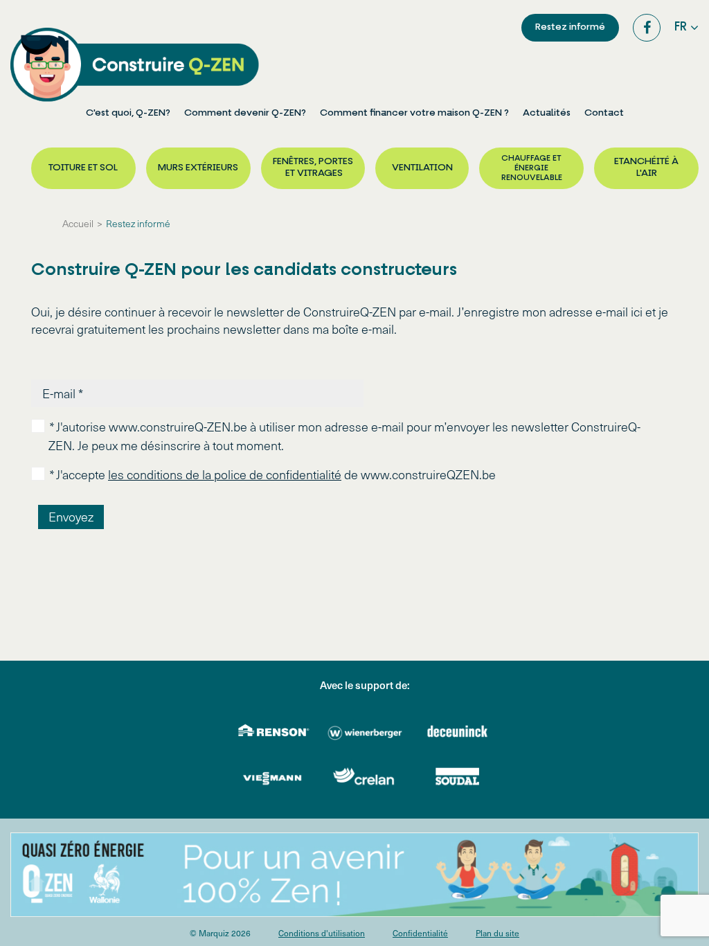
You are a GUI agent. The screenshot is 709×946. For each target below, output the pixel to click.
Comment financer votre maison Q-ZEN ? (414, 113)
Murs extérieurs (198, 168)
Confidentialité (420, 933)
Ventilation (422, 168)
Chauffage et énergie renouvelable (531, 168)
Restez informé (570, 27)
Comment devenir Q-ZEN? (245, 113)
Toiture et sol (83, 168)
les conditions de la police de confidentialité (224, 474)
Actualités (547, 113)
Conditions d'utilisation (321, 933)
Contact (604, 113)
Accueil (77, 223)
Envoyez (70, 516)
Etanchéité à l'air (646, 168)
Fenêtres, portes (313, 168)
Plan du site (497, 933)
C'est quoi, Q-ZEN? (128, 113)
